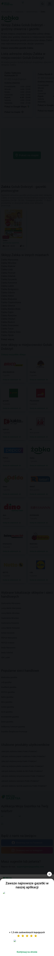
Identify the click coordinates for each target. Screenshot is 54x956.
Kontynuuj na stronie (27, 952)
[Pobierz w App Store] (27, 944)
